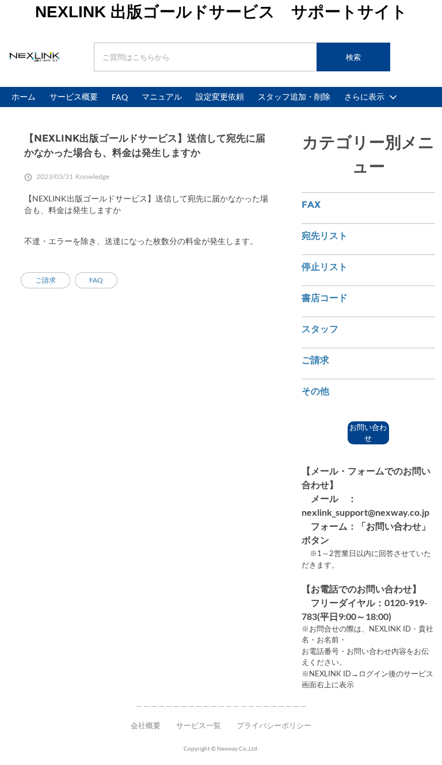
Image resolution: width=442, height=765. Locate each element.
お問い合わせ (368, 433)
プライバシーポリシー (274, 725)
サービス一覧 (198, 725)
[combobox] (242, 57)
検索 (353, 57)
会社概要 (146, 725)
